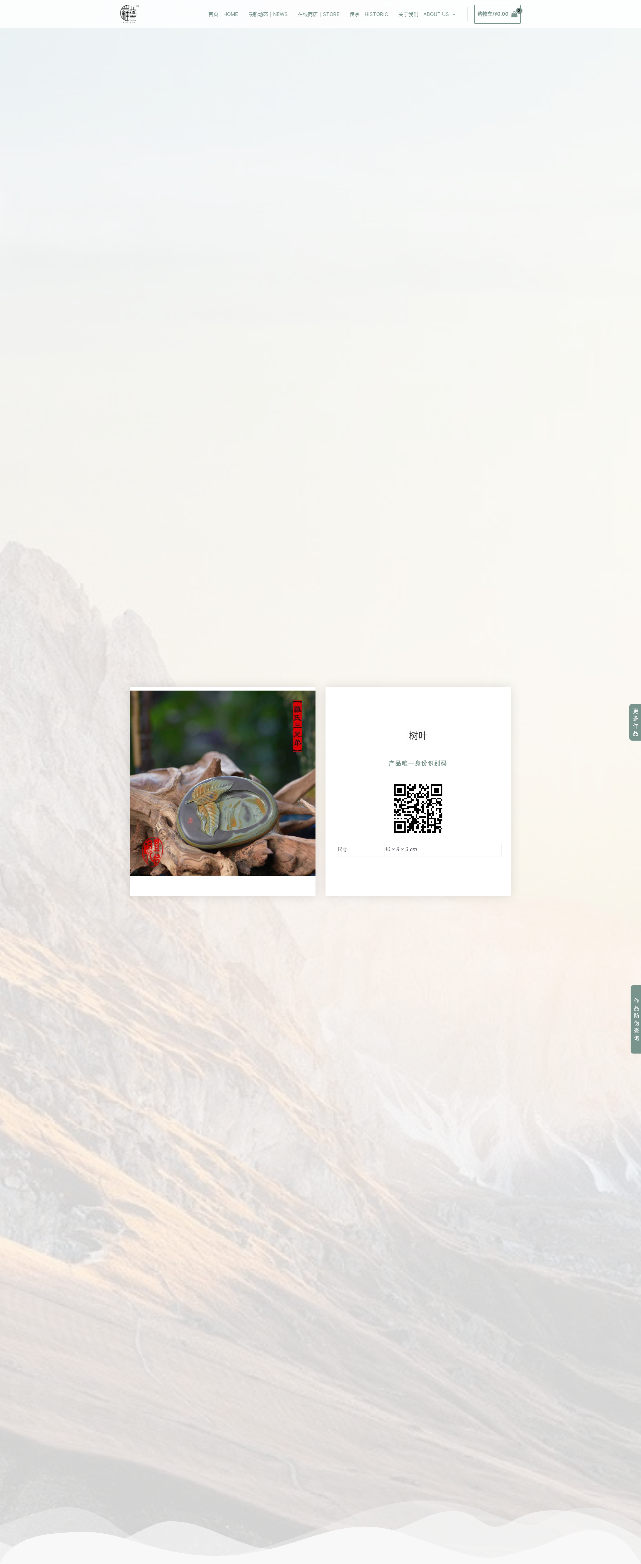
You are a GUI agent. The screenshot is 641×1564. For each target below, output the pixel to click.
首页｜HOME (223, 14)
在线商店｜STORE (319, 14)
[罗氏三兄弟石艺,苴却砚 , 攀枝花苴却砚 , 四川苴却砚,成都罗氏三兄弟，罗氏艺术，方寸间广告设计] (129, 14)
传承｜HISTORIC (369, 14)
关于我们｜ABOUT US (423, 14)
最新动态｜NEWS (268, 14)
